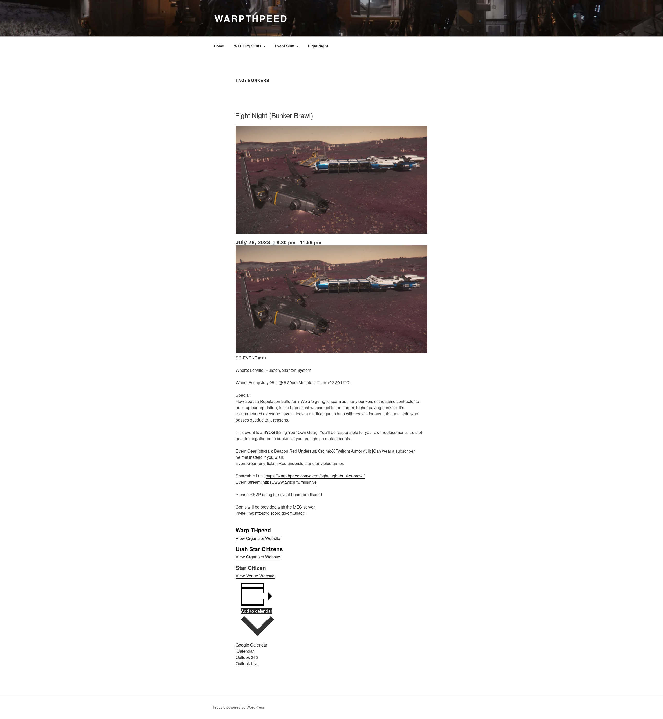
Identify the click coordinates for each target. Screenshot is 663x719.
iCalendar (245, 651)
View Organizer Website (258, 538)
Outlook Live (247, 663)
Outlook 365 (247, 657)
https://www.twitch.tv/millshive (290, 482)
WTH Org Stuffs (247, 45)
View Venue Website (255, 576)
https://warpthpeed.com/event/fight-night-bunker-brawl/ (315, 476)
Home (219, 45)
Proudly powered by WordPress (239, 707)
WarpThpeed (251, 18)
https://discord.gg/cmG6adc (280, 513)
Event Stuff (284, 45)
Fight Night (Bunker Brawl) (274, 115)
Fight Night (318, 45)
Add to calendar (256, 611)
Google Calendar (251, 645)
